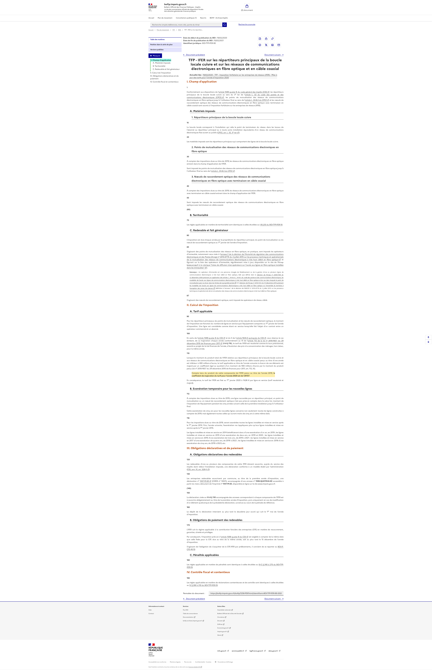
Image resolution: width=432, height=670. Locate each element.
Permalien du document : (194, 593)
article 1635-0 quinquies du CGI (250, 338)
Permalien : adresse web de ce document (272, 38)
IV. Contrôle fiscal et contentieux (164, 81)
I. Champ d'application (161, 60)
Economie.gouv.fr (223, 628)
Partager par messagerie (279, 45)
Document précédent (195, 54)
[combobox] (186, 24)
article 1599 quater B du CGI (210, 338)
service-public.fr (238, 651)
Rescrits (203, 18)
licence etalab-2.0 (194, 667)
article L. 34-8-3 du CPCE (256, 100)
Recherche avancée (246, 24)
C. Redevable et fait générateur (166, 69)
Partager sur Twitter (266, 45)
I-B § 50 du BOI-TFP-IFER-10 (271, 224)
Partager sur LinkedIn (272, 45)
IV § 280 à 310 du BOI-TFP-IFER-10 (203, 585)
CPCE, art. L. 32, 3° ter (227, 132)
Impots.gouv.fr (222, 632)
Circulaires (220, 617)
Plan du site (188, 662)
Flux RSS (185, 610)
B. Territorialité (159, 66)
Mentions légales (175, 662)
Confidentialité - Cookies (203, 662)
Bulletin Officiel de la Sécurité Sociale (229, 614)
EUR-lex (219, 624)
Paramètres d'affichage (225, 662)
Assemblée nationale (224, 610)
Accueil (151, 18)
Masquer (156, 55)
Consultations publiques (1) (186, 18)
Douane (220, 621)
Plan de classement (165, 18)
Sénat (219, 635)
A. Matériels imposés (161, 63)
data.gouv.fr (273, 651)
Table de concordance (190, 614)
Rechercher (224, 24)
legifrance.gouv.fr (257, 651)
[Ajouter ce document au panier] (266, 38)
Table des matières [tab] (157, 39)
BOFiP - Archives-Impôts (219, 18)
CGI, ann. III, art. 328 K (197, 469)
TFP (173, 30)
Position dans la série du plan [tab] (161, 44)
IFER (179, 30)
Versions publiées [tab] (156, 49)
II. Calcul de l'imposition (160, 72)
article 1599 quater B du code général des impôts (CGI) (243, 92)
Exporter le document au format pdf (260, 38)
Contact (151, 614)
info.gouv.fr (222, 651)
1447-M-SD (204, 481)
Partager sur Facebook (260, 45)
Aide (150, 610)
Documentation (188, 617)
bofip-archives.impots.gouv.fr (192, 621)
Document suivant (272, 54)
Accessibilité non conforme (157, 662)
